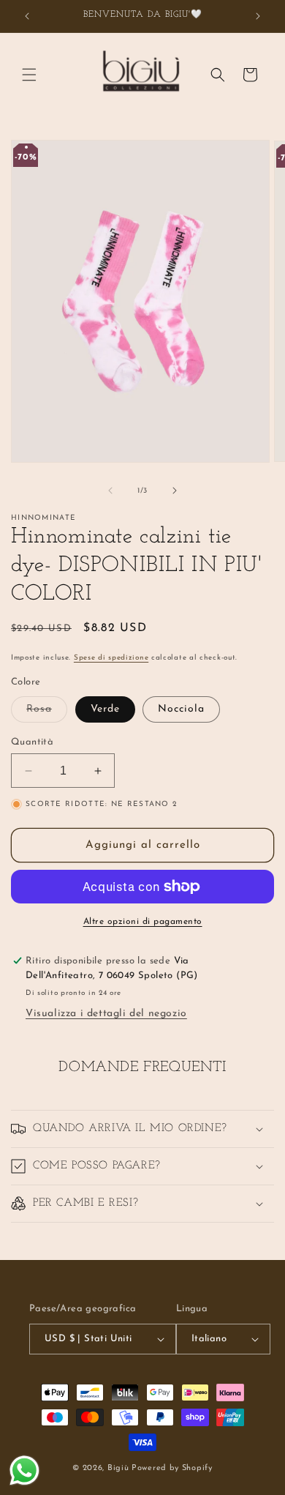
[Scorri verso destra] (175, 490)
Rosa (46, 713)
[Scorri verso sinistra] (110, 490)
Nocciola (181, 709)
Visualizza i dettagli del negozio (106, 1013)
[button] (29, 75)
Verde (105, 709)
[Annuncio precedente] (27, 16)
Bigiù (118, 1468)
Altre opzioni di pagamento (142, 921)
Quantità (32, 742)
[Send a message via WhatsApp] (24, 1470)
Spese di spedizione (111, 658)
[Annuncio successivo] (258, 16)
